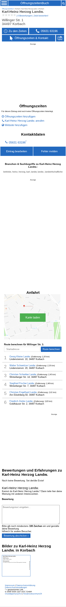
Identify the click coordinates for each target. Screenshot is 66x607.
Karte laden (33, 317)
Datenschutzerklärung (25, 585)
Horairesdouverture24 (32, 594)
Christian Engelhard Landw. (23, 392)
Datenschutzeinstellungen (16, 587)
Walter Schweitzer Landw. (23, 365)
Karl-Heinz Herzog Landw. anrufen (24, 120)
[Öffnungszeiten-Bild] (16, 575)
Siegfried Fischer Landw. (22, 383)
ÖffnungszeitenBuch (34, 3)
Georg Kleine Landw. (20, 356)
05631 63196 (17, 142)
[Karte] (60, 38)
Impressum (10, 585)
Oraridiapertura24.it (13, 594)
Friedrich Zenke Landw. (21, 401)
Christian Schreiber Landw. (23, 374)
